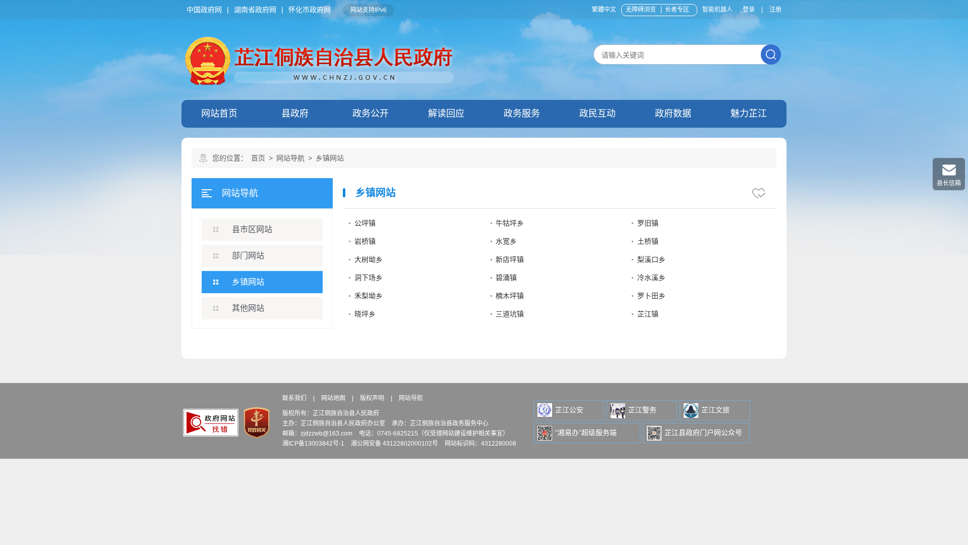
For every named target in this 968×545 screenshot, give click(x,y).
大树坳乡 (368, 259)
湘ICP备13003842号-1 (313, 443)
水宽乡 (506, 241)
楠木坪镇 (510, 296)
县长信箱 (949, 183)
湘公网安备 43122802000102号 (394, 443)
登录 (749, 9)
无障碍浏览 (641, 9)
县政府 (295, 113)
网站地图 (333, 398)
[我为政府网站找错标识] (210, 423)
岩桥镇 (365, 241)
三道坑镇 (510, 314)
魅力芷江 (749, 113)
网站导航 (290, 158)
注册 (775, 9)
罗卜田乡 (651, 296)
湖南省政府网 (255, 10)
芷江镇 (647, 314)
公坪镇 (365, 223)
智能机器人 (717, 9)
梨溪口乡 (651, 259)
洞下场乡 (368, 278)
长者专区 (677, 9)
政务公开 (370, 113)
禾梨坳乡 (368, 296)
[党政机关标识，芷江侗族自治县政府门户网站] (255, 423)
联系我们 (294, 398)
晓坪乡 (365, 314)
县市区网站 (252, 229)
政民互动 (597, 113)
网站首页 (219, 113)
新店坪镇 (510, 259)
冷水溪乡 (651, 278)
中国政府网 (204, 10)
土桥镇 (647, 241)
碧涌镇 (506, 278)
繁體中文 (604, 9)
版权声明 (372, 398)
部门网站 (248, 255)
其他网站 (248, 308)
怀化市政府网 (309, 10)
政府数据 (673, 113)
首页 (258, 158)
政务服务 (522, 113)
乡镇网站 (248, 282)
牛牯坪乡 (510, 223)
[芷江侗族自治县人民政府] (321, 38)
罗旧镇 (647, 223)
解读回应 (446, 113)
